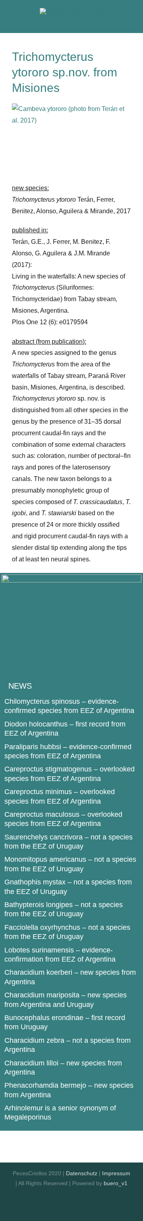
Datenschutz (81, 1173)
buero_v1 (116, 1183)
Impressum (116, 1173)
